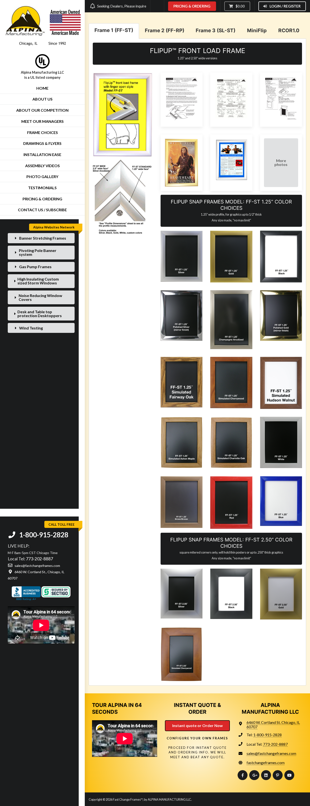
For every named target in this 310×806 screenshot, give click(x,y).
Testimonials (42, 187)
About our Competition (42, 110)
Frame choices (42, 132)
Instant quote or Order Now (197, 725)
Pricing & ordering (42, 198)
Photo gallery (42, 176)
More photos (280, 162)
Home (42, 88)
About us (42, 99)
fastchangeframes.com (266, 762)
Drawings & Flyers (42, 143)
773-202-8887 (39, 558)
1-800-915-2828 (43, 535)
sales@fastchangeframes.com (271, 753)
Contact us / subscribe (42, 209)
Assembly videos (42, 165)
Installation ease (42, 154)
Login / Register (285, 6)
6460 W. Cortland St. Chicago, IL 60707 (273, 724)
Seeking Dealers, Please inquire (121, 6)
